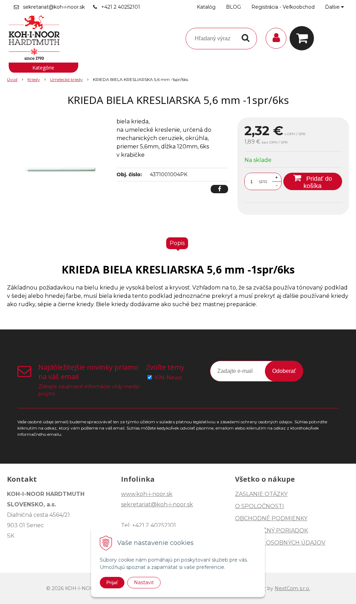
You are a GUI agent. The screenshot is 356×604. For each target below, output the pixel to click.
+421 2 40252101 (120, 7)
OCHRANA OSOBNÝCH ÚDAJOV (280, 542)
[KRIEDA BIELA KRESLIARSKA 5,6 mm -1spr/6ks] (58, 169)
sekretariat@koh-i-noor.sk (54, 7)
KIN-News (168, 377)
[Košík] (303, 38)
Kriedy (33, 79)
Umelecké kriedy (66, 79)
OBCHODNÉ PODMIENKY (271, 518)
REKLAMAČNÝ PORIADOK (271, 530)
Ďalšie (333, 7)
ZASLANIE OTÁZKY (261, 494)
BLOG (233, 7)
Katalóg (206, 7)
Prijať (112, 582)
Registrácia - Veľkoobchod (283, 7)
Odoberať (284, 371)
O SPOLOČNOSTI (259, 506)
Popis (177, 243)
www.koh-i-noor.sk (146, 494)
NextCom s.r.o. (292, 588)
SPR (263, 181)
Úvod (12, 79)
